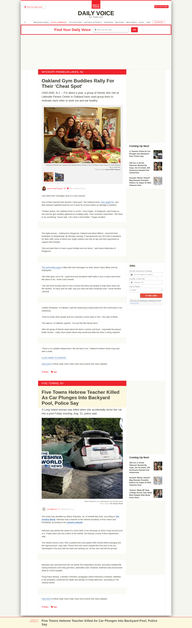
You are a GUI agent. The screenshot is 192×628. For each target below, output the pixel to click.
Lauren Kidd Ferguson (55, 188)
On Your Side (75, 22)
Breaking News (41, 22)
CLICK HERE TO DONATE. (54, 358)
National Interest (93, 22)
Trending (108, 22)
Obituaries (131, 22)
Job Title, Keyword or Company (140, 271)
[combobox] (34, 7)
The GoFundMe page (51, 267)
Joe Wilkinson (52, 509)
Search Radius (134, 286)
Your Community (59, 22)
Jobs (148, 22)
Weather (119, 22)
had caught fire (107, 202)
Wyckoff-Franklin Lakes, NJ (62, 71)
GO (134, 30)
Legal (141, 22)
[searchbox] (36, 7)
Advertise (158, 22)
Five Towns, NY (53, 383)
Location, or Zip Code (137, 279)
